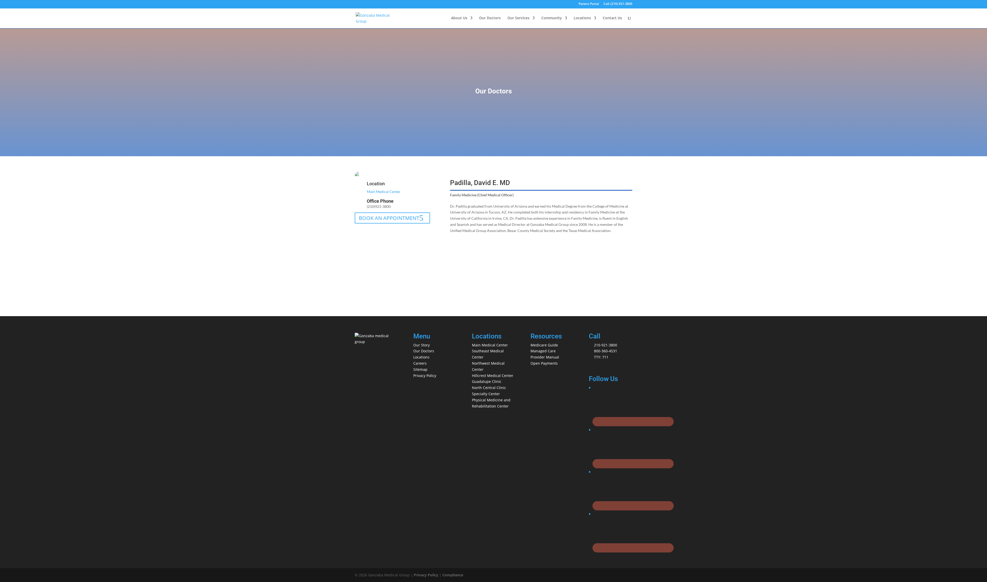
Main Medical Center (383, 191)
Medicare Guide (544, 345)
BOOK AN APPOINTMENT (389, 218)
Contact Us (612, 18)
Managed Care (543, 350)
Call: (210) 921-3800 (618, 4)
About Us (459, 18)
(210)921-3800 (379, 206)
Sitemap (420, 369)
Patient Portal (589, 4)
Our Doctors (490, 18)
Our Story (421, 345)
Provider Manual (545, 357)
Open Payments (544, 363)
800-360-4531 (605, 350)
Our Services (518, 18)
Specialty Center (486, 393)
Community (551, 18)
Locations (582, 18)
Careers (420, 363)
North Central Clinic (489, 387)
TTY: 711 (601, 357)
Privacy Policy (424, 375)
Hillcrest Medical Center (492, 375)
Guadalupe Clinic (486, 381)
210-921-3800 (605, 345)
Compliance (452, 575)
